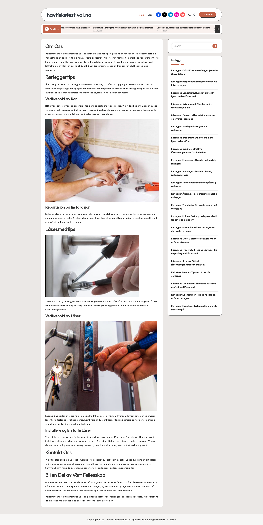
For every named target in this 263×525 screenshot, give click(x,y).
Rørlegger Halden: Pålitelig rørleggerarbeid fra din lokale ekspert (194, 218)
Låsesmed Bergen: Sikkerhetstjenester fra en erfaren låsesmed (193, 117)
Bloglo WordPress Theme (162, 519)
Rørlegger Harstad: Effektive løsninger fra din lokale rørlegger (193, 229)
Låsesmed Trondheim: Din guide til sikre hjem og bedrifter (192, 139)
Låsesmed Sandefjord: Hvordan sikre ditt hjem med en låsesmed (97, 27)
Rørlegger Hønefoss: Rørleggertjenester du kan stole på (194, 307)
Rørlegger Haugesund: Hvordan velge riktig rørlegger (193, 162)
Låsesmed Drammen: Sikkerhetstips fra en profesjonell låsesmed (193, 285)
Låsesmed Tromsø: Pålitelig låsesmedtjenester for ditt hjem (188, 263)
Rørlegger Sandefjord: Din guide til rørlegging (189, 128)
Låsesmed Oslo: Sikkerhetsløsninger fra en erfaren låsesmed (193, 240)
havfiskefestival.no (69, 15)
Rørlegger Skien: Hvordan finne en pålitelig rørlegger (193, 184)
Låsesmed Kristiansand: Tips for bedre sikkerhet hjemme (158, 27)
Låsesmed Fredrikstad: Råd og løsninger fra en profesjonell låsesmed (194, 251)
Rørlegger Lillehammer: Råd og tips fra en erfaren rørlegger (193, 296)
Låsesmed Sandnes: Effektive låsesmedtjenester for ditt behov (188, 150)
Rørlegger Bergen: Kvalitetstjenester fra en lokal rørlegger (194, 83)
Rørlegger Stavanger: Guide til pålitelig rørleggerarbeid (191, 173)
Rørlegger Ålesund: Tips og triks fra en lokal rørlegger (194, 195)
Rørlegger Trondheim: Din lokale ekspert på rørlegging (194, 206)
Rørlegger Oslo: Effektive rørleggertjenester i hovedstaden (194, 72)
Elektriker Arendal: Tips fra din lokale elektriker (190, 274)
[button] (207, 14)
